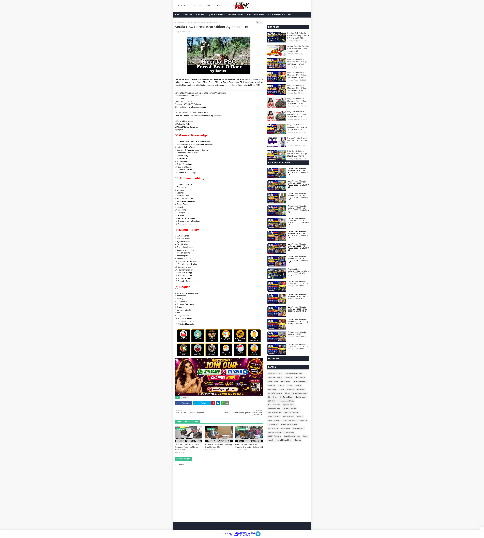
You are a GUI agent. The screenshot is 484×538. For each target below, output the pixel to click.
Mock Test (271, 385)
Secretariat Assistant (300, 393)
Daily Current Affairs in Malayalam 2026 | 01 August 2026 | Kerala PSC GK (297, 61)
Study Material (300, 377)
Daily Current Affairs (275, 374)
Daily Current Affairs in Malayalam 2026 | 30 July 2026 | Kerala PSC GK (298, 296)
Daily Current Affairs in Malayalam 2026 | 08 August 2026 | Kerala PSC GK (297, 127)
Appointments (273, 428)
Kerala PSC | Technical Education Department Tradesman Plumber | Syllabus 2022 (187, 447)
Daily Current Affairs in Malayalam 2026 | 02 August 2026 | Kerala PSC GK (298, 247)
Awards (270, 440)
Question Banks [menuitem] (216, 15)
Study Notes (272, 397)
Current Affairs (273, 381)
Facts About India (274, 409)
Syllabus (183, 22)
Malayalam (301, 389)
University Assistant (299, 381)
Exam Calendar (288, 416)
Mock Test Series (274, 405)
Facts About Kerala (290, 420)
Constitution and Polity (286, 401)
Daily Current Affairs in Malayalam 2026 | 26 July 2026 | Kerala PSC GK (298, 347)
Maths (287, 393)
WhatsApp (297, 440)
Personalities (285, 381)
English (281, 389)
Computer (290, 389)
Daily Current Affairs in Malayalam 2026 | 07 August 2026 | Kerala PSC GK (297, 153)
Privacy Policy (197, 6)
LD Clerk (298, 385)
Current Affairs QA (274, 420)
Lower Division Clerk (284, 440)
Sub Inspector (273, 424)
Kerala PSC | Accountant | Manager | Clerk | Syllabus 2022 (218, 446)
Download (288, 377)
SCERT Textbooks (274, 436)
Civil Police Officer (274, 413)
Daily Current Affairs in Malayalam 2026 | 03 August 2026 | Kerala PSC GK (298, 234)
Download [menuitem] (187, 15)
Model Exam (289, 432)
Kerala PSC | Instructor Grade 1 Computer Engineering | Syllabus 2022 (249, 446)
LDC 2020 (271, 401)
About (177, 6)
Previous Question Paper (293, 374)
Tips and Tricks (288, 405)
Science (281, 385)
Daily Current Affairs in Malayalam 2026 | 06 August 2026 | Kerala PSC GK (298, 196)
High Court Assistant (291, 413)
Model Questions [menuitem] (255, 15)
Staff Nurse (303, 420)
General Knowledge (275, 377)
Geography (272, 389)
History (289, 385)
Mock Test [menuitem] (200, 15)
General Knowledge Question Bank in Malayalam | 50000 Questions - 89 (298, 48)
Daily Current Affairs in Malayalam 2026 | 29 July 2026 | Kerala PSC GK (298, 309)
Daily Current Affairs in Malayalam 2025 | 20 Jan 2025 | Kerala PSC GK (296, 101)
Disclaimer (218, 6)
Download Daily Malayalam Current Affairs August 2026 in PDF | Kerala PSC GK (298, 35)
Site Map (208, 6)
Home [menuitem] (177, 15)
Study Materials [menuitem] (275, 15)
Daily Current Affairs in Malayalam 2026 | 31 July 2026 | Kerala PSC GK (296, 74)
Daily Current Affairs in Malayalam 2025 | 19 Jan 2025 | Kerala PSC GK (296, 114)
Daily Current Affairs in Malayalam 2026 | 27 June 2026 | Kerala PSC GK (297, 88)
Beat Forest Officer (286, 397)
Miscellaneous (300, 397)
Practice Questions (289, 409)
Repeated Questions (275, 432)
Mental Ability (285, 428)
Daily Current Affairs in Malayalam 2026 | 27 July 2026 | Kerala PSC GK (298, 334)
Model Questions (274, 416)
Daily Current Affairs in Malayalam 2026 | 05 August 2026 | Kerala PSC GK (298, 209)
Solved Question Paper (292, 436)
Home (177, 22)
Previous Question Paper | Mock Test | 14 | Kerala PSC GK (297, 140)
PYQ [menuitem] (289, 15)
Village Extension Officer (289, 424)
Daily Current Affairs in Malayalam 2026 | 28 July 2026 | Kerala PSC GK (298, 322)
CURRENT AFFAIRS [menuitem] (235, 15)
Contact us (185, 6)
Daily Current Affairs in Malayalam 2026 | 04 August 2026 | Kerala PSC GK (298, 222)
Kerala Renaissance (275, 393)
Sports (305, 436)
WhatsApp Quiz (298, 428)
